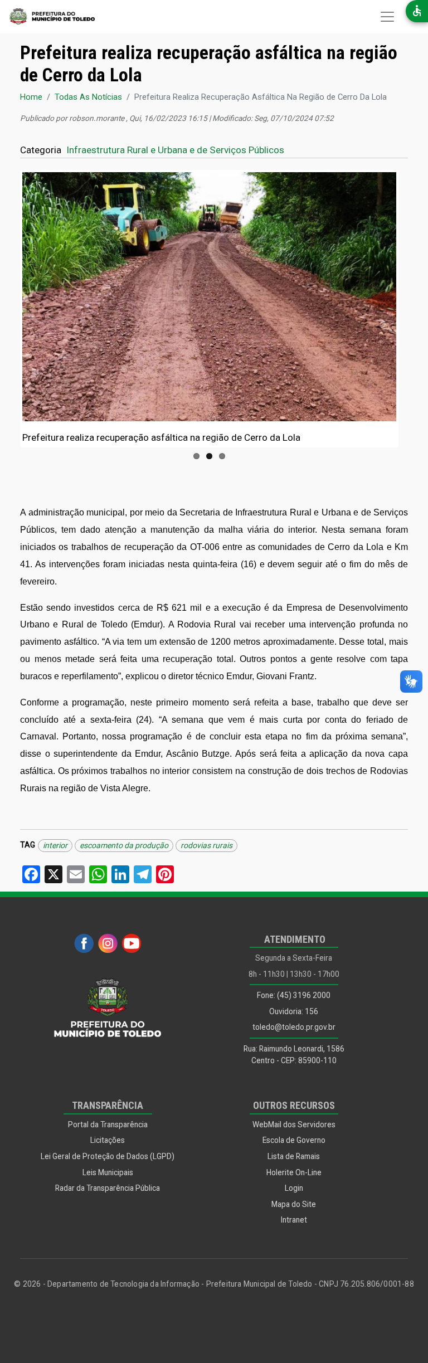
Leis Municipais (107, 1172)
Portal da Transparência (108, 1124)
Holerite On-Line (294, 1172)
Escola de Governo (293, 1140)
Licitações (107, 1140)
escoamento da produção (124, 845)
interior (55, 845)
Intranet (294, 1219)
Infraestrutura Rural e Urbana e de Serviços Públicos (175, 149)
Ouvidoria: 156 (293, 1011)
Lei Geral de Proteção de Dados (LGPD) (107, 1156)
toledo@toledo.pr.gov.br (293, 1027)
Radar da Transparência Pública (107, 1188)
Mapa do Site (293, 1204)
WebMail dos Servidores (293, 1124)
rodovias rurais (206, 845)
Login (294, 1188)
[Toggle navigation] (387, 17)
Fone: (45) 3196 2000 (293, 995)
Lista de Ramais (294, 1156)
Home (31, 97)
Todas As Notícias (88, 97)
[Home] (47, 17)
